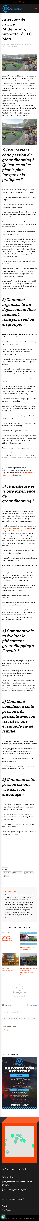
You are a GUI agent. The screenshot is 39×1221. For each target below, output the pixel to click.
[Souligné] (9, 1018)
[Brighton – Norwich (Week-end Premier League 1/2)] (28, 965)
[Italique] (6, 1018)
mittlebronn (26, 882)
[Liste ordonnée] (14, 1018)
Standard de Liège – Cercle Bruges (28, 949)
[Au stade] (12, 14)
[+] (29, 1018)
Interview (16, 46)
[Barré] (11, 1018)
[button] (33, 1146)
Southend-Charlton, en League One (7, 938)
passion (33, 882)
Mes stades (33, 2)
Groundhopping (15, 882)
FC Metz (32, 212)
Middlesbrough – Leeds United (9, 969)
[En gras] (4, 1018)
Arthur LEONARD (8, 44)
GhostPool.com (19, 1218)
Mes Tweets (6, 1210)
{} (26, 1018)
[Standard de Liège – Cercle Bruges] (28, 944)
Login (16, 2)
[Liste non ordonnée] (16, 1018)
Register (23, 2)
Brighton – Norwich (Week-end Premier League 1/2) (28, 971)
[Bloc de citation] (19, 1018)
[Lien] (24, 1018)
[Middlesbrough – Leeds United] (10, 965)
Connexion (33, 1005)
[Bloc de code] (21, 1018)
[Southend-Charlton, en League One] (10, 932)
